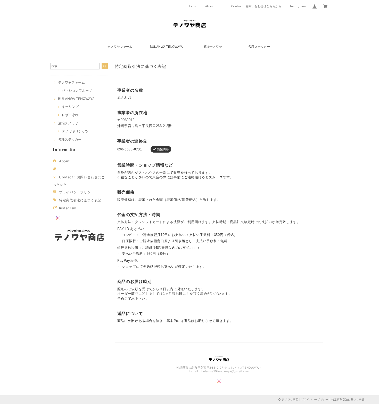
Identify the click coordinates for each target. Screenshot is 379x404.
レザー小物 (70, 115)
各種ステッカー (259, 47)
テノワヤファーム (120, 47)
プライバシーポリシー (76, 192)
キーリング (70, 107)
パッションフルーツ (77, 90)
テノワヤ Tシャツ (75, 131)
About (209, 6)
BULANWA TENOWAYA (166, 47)
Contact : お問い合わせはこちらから (256, 6)
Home (192, 6)
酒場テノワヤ (212, 47)
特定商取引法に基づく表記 (80, 200)
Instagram (298, 6)
